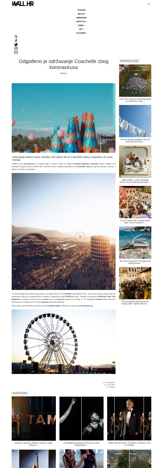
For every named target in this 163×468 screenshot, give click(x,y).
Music (63, 73)
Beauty (81, 14)
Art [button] (81, 29)
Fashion (82, 10)
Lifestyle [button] (81, 21)
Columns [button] (81, 33)
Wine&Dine (81, 18)
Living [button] (81, 25)
